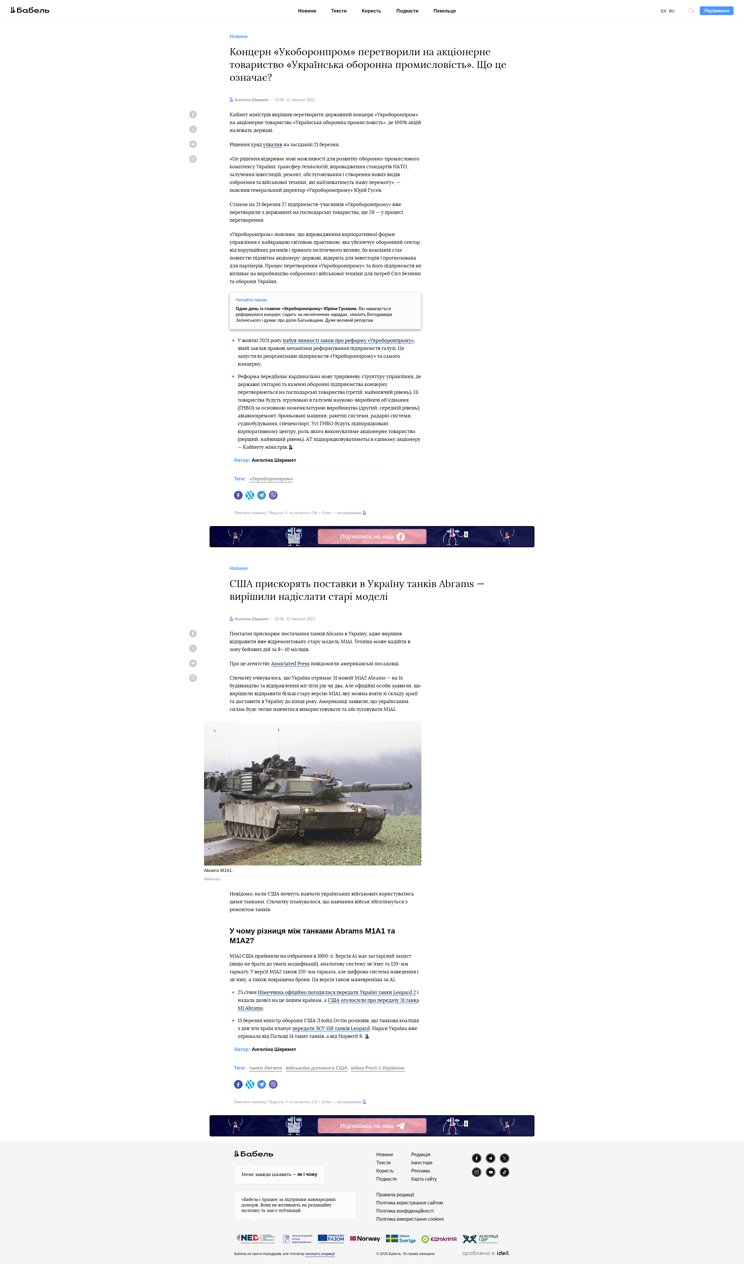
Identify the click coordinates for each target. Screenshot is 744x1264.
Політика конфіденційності (405, 1210)
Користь (371, 10)
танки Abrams (265, 1068)
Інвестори (421, 1162)
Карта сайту (424, 1179)
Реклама (420, 1170)
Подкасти (407, 10)
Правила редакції (395, 1194)
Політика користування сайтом (409, 1202)
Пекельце (445, 10)
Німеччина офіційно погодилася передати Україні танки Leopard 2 (337, 992)
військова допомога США (317, 1068)
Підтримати (716, 10)
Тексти (339, 10)
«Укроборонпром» (271, 479)
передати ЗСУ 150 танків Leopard (331, 1028)
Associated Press (290, 663)
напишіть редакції (320, 1254)
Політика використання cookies (410, 1219)
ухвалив (272, 144)
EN (663, 11)
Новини (307, 10)
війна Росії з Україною (378, 1068)
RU (671, 11)
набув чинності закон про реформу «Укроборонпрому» (348, 340)
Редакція (420, 1154)
